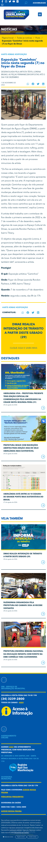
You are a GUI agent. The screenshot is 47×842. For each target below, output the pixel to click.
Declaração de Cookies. (21, 832)
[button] (40, 14)
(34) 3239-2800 (12, 699)
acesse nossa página (11, 811)
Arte (4, 54)
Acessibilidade (39, 3)
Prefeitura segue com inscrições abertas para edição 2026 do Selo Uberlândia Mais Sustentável (21, 448)
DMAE (11, 54)
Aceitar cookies (32, 836)
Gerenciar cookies (8, 836)
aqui (21, 703)
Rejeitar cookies (21, 836)
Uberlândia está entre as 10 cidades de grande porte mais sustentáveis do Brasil (23, 497)
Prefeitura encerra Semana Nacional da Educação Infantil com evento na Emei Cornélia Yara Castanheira (23, 654)
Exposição (21, 54)
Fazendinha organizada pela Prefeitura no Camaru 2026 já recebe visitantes (22, 605)
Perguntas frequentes (12, 797)
